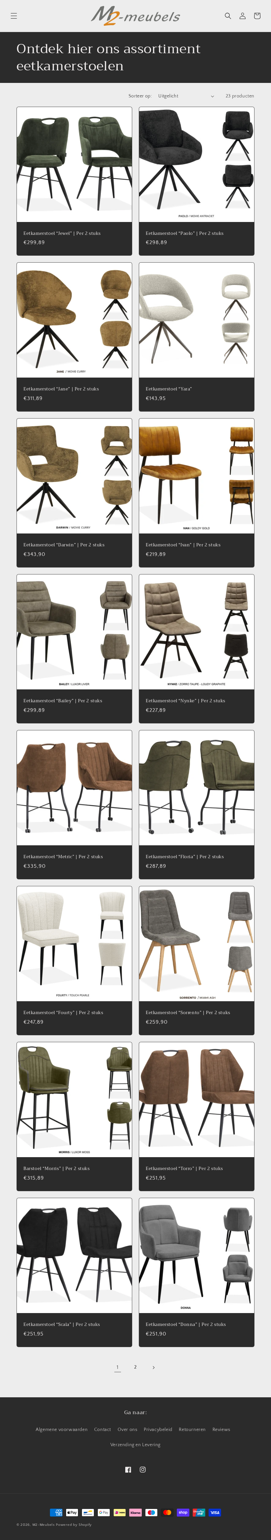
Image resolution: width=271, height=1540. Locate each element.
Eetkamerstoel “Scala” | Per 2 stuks (61, 1325)
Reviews (221, 1429)
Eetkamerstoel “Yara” (169, 389)
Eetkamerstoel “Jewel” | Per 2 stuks (62, 234)
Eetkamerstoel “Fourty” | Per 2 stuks (63, 1013)
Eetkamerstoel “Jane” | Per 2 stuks (61, 389)
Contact (102, 1429)
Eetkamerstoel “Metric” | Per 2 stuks (63, 857)
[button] (14, 16)
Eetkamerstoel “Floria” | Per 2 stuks (185, 857)
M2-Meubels (43, 1525)
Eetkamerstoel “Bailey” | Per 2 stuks (62, 701)
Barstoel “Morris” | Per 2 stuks (56, 1169)
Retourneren (192, 1429)
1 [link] (118, 1367)
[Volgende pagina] (153, 1367)
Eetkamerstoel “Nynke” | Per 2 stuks (185, 701)
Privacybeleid (158, 1429)
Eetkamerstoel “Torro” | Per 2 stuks (184, 1169)
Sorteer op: (140, 96)
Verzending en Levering (135, 1445)
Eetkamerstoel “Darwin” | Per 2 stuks (64, 545)
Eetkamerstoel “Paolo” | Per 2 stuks (185, 234)
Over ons (127, 1429)
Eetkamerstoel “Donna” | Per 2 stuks (186, 1325)
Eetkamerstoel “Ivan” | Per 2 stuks (183, 545)
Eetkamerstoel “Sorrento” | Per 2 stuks (188, 1013)
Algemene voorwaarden (62, 1429)
